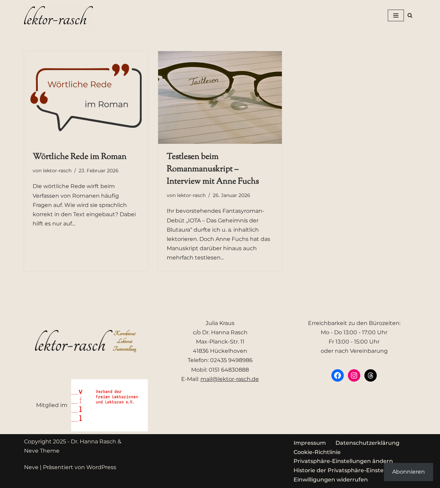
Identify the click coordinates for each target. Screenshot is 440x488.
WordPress (101, 467)
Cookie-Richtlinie (317, 452)
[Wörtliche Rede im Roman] (86, 97)
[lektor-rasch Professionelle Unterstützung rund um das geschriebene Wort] (58, 15)
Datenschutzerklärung (367, 443)
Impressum (310, 443)
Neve (31, 467)
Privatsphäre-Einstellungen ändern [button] (343, 461)
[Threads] (370, 375)
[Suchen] (409, 15)
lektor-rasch (57, 170)
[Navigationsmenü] (396, 15)
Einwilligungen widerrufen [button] (331, 479)
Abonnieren (408, 471)
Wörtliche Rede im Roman (79, 157)
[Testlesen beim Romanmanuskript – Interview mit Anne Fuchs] (220, 97)
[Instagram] (354, 375)
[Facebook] (337, 375)
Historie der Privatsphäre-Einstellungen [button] (349, 470)
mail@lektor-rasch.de (229, 379)
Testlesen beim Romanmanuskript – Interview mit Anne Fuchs (213, 169)
